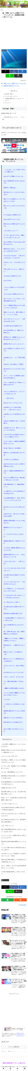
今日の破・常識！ (8, 94)
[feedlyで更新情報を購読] (7, 899)
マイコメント (7, 102)
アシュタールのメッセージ (11, 96)
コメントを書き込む (14, 1046)
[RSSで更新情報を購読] (20, 899)
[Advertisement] (14, 33)
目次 (12, 90)
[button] (18, 76)
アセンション (6, 880)
